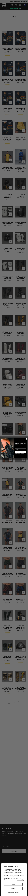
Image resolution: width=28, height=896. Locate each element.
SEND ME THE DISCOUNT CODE (20, 451)
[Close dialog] (26, 439)
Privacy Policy (20, 880)
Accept (13, 884)
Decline (13, 888)
